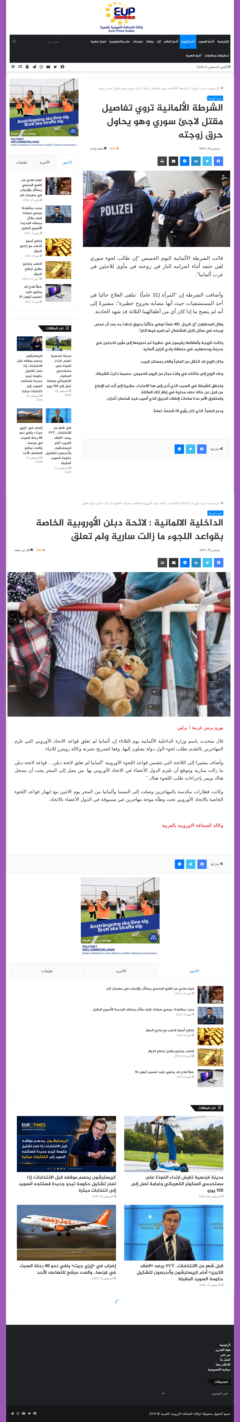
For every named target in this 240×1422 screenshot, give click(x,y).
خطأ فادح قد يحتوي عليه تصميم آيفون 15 (30, 292)
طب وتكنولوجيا (119, 41)
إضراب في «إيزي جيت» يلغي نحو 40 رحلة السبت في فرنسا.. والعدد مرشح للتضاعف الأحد (30, 440)
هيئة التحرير (223, 1349)
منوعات (138, 41)
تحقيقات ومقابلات (216, 55)
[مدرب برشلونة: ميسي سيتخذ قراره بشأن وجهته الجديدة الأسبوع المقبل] (58, 214)
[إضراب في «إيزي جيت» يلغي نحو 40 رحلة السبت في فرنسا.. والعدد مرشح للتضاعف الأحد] (29, 415)
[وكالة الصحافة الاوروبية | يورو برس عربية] (120, 17)
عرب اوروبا (199, 88)
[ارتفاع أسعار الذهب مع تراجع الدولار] (58, 247)
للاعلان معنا (223, 1364)
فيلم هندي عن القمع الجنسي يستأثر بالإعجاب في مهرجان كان (30, 187)
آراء (159, 41)
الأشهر (67, 162)
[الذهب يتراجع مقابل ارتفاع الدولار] (58, 270)
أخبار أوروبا (188, 41)
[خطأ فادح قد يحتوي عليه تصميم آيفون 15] (58, 293)
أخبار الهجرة (193, 55)
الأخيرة (45, 162)
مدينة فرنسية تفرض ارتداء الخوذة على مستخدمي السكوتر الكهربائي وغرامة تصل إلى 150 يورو (59, 371)
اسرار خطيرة (98, 41)
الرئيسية (223, 41)
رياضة (150, 41)
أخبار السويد (206, 41)
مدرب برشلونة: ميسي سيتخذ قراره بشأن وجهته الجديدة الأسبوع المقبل (31, 218)
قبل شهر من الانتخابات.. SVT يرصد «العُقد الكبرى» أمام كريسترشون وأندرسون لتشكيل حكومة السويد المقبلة (58, 445)
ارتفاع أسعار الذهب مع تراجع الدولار (31, 246)
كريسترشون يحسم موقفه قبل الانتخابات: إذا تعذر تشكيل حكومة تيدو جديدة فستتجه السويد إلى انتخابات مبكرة (29, 373)
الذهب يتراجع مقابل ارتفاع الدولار (32, 269)
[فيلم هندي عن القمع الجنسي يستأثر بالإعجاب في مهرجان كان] (58, 186)
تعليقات (21, 162)
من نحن (225, 1354)
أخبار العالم (171, 41)
